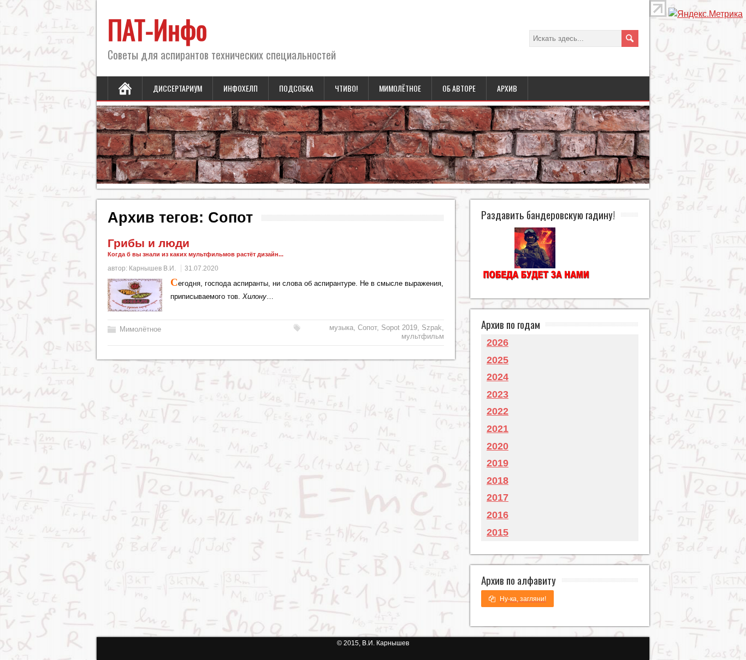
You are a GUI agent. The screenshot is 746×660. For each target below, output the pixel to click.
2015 (497, 532)
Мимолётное (400, 88)
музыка (341, 327)
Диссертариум (177, 88)
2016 (497, 514)
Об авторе (459, 88)
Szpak (432, 327)
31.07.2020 (201, 268)
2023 (497, 394)
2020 (497, 446)
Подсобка (296, 88)
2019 (497, 463)
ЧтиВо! (346, 88)
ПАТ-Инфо (157, 29)
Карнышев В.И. (152, 268)
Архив (507, 88)
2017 (497, 497)
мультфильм (422, 336)
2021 (497, 428)
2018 (497, 480)
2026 (497, 342)
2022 (497, 411)
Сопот (367, 327)
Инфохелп (240, 88)
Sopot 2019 (399, 327)
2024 (497, 376)
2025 (497, 360)
